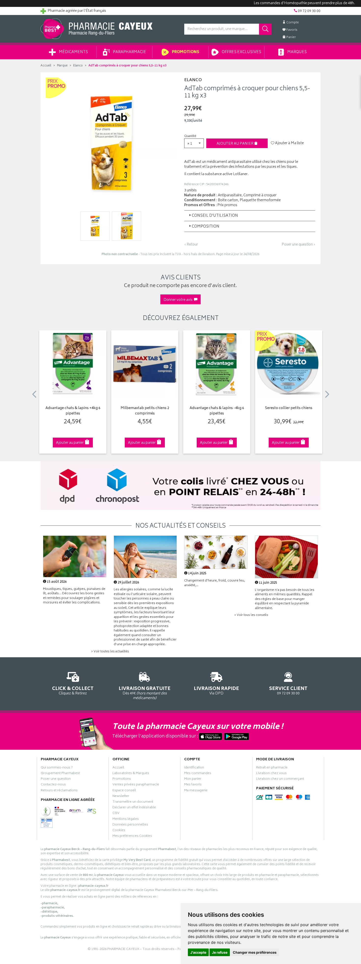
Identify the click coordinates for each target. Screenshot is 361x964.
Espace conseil (124, 791)
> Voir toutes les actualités (110, 651)
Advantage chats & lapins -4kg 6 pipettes (217, 411)
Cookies (118, 830)
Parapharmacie (129, 52)
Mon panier (192, 779)
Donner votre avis (179, 300)
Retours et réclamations (59, 791)
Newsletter (120, 796)
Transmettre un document (132, 802)
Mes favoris (193, 785)
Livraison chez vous (271, 773)
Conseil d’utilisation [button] (215, 216)
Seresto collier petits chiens (288, 408)
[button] (194, 143)
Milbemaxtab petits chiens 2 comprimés (145, 411)
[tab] (249, 216)
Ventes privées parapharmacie (135, 785)
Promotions (185, 52)
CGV (115, 813)
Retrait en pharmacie (272, 768)
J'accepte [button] (198, 952)
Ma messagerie (196, 791)
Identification (194, 768)
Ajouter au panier (235, 144)
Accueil (46, 65)
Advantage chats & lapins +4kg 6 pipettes (72, 411)
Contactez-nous (53, 785)
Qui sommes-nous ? (57, 768)
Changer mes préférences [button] (255, 952)
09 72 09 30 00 (288, 690)
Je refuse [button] (219, 952)
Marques (297, 52)
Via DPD (216, 690)
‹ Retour (191, 245)
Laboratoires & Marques (130, 773)
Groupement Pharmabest (60, 773)
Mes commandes (197, 773)
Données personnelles (130, 825)
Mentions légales (125, 819)
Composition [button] (205, 226)
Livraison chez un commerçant (280, 779)
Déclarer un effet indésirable (134, 808)
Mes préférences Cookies (132, 836)
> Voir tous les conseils (251, 615)
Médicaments (73, 52)
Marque (62, 65)
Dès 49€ (144, 693)
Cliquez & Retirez (73, 690)
